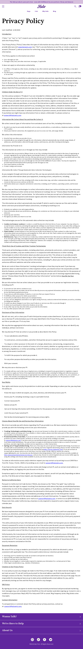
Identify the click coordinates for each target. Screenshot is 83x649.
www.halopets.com (25, 47)
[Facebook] (44, 639)
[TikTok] (38, 639)
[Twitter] (50, 639)
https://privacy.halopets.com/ (53, 449)
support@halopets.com (12, 115)
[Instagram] (32, 639)
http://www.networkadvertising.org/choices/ (18, 455)
